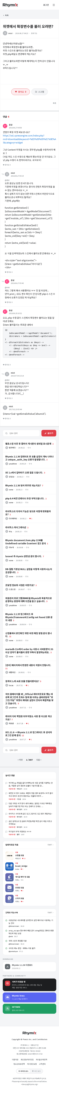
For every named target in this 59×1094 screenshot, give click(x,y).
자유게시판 (12, 789)
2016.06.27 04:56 (15, 127)
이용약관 (15, 1059)
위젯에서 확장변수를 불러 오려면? (28, 26)
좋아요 (22, 91)
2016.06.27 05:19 (17, 176)
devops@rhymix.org (29, 1084)
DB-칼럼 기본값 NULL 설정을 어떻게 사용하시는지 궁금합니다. (28, 566)
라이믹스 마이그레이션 (12, 524)
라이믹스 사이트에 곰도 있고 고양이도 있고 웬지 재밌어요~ (30, 813)
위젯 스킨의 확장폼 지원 (17, 940)
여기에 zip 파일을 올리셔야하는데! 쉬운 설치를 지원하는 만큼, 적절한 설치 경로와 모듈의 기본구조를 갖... (31, 784)
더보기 (50, 844)
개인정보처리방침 (27, 1059)
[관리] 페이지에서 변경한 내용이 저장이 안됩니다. (23, 662)
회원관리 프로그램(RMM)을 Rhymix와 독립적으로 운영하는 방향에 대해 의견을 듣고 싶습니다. (29, 596)
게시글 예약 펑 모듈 (13, 874)
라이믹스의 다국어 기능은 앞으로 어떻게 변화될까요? (24, 508)
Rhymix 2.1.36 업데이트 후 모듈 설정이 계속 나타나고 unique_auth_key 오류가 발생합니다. (24, 454)
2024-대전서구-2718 (35, 1054)
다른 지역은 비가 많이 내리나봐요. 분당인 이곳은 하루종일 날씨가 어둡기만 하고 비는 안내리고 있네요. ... (30, 805)
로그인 (46, 5)
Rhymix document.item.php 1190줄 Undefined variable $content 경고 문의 (28, 538)
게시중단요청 (32, 1064)
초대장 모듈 (10, 885)
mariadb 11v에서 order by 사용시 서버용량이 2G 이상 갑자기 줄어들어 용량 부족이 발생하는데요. (29, 647)
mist (10, 33)
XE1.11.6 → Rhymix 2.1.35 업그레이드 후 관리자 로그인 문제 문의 (29, 730)
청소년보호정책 (19, 1064)
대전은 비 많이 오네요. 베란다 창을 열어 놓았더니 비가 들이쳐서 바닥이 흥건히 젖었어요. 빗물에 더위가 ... (31, 794)
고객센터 (42, 1064)
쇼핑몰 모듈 (10, 853)
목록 (7, 15)
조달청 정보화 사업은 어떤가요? (15, 582)
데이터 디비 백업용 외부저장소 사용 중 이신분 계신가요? (25, 713)
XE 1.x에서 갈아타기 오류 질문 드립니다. (19, 469)
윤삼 (10, 124)
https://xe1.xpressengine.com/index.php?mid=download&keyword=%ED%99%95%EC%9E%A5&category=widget (29, 139)
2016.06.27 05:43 (17, 283)
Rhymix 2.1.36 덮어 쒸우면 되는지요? (18, 482)
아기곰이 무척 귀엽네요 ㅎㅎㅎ (20, 831)
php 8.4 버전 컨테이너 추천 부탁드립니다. (20, 495)
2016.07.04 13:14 (17, 376)
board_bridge (11, 863)
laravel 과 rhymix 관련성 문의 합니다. (18, 553)
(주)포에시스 (24, 1045)
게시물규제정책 (41, 1059)
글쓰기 (50, 433)
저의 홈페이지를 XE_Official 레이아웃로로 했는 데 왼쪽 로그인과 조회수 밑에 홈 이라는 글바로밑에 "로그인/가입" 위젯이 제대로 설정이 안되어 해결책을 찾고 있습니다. (29, 693)
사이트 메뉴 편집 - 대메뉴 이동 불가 (22, 948)
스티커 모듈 (10, 896)
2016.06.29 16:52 (15, 313)
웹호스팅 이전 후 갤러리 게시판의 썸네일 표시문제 (23, 440)
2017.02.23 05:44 (15, 409)
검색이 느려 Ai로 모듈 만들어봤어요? (17, 678)
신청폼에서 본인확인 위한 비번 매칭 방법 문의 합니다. (24, 630)
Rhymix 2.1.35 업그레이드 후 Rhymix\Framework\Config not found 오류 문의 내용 (28, 612)
